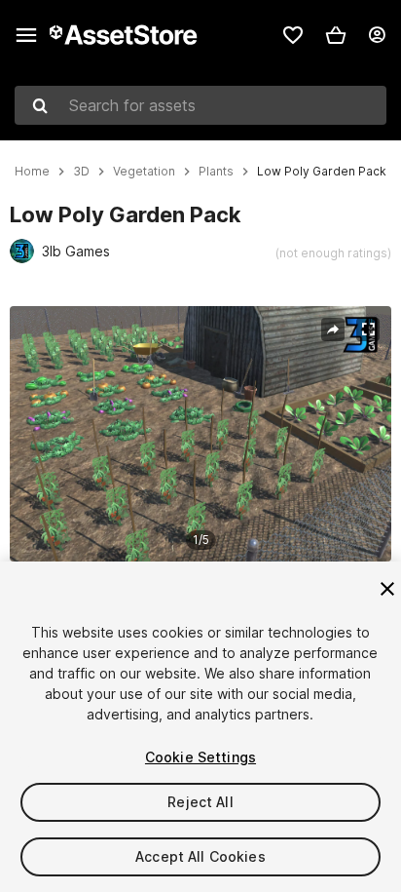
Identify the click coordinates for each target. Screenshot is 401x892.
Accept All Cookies (200, 856)
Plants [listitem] (216, 171)
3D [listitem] (81, 171)
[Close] (387, 588)
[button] (335, 35)
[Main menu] (26, 35)
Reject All (200, 802)
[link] (293, 35)
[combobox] (200, 105)
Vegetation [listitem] (144, 171)
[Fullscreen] (368, 329)
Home (32, 171)
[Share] (333, 329)
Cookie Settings (200, 757)
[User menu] (376, 35)
